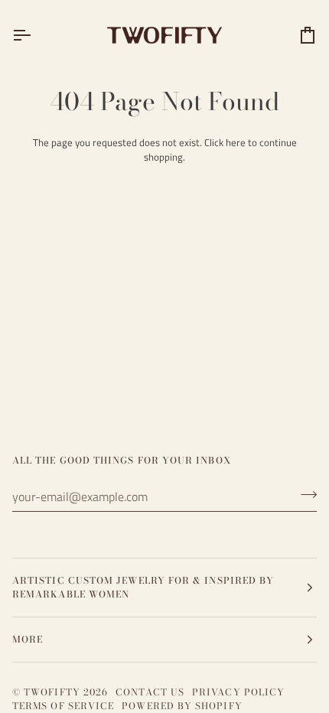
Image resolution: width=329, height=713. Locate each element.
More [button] (27, 639)
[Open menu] (35, 35)
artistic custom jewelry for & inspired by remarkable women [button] (143, 587)
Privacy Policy (238, 692)
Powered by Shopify (182, 705)
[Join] (304, 495)
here (236, 142)
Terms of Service (63, 705)
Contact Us (150, 692)
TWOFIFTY (52, 692)
